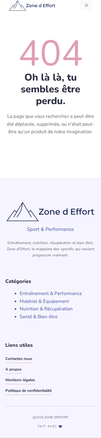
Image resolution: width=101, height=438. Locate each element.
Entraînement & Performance (51, 293)
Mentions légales (20, 380)
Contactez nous (18, 358)
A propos (13, 369)
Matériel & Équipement (44, 301)
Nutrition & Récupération (46, 309)
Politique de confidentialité (28, 390)
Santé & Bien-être (39, 316)
